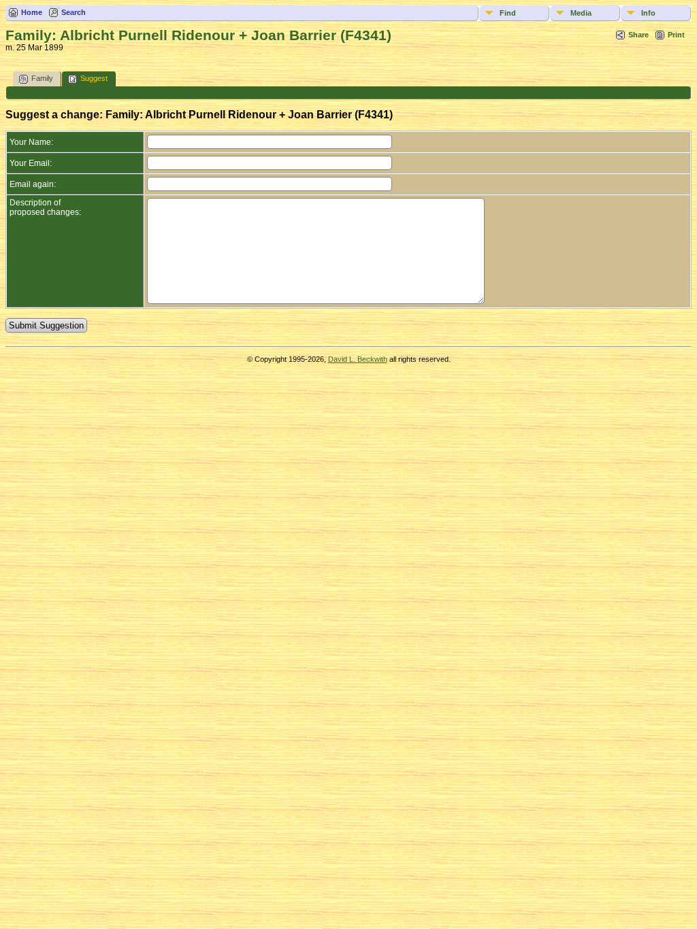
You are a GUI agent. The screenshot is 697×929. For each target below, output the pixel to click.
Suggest (94, 78)
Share (638, 35)
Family (42, 78)
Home (31, 12)
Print (676, 35)
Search (73, 12)
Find (508, 13)
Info (648, 13)
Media (580, 13)
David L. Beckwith (357, 359)
